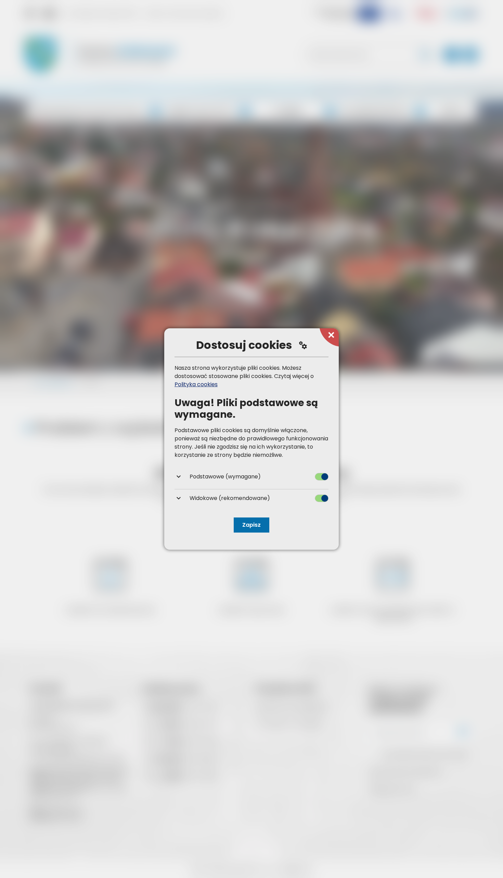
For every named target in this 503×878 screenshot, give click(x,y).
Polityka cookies (196, 384)
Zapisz (251, 525)
